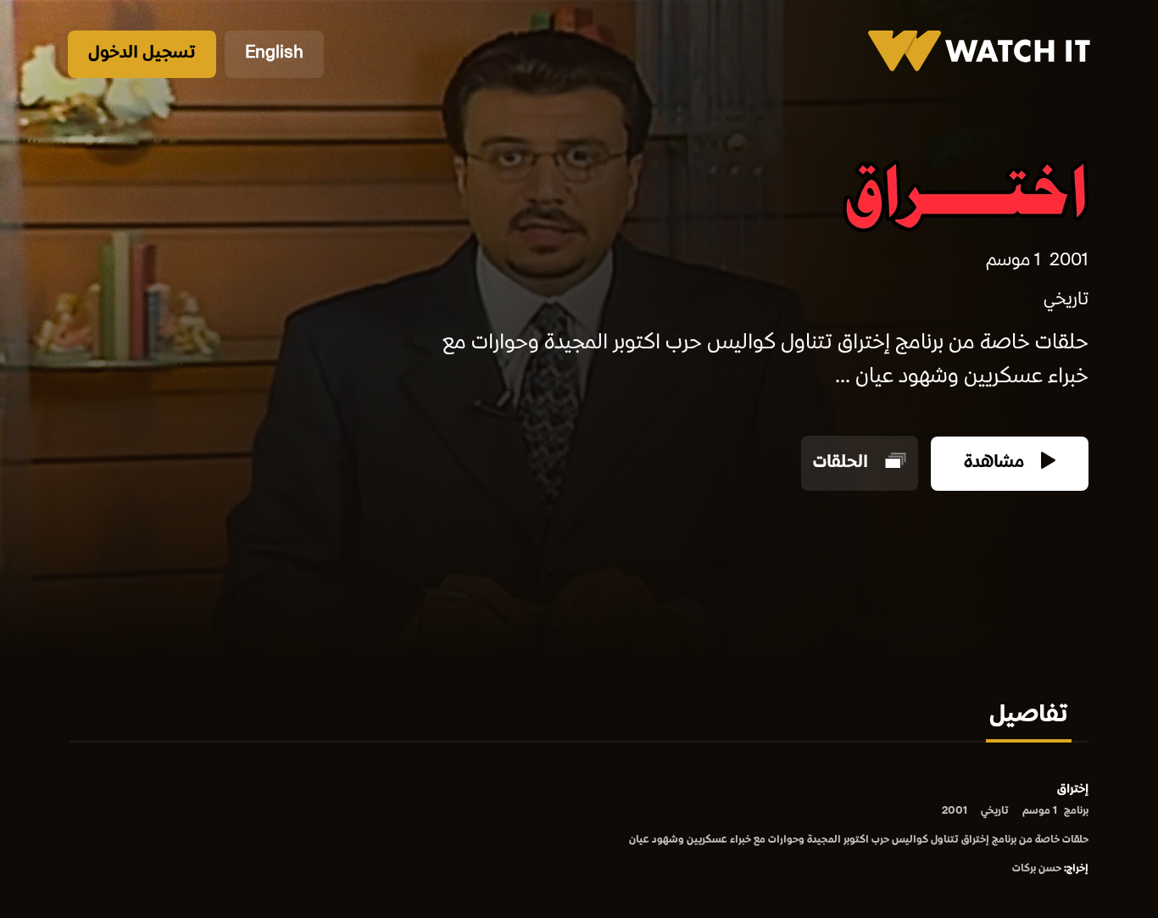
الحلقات (842, 463)
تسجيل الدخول (142, 53)
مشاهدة (996, 463)
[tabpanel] (579, 830)
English (274, 53)
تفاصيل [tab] (1028, 716)
